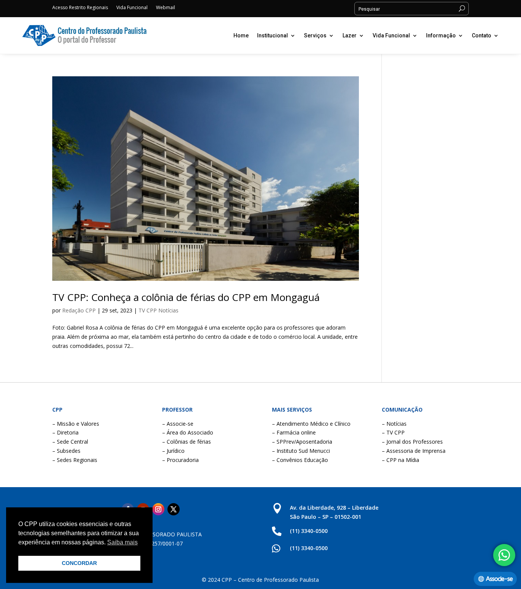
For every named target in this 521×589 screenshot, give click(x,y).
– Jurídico (173, 450)
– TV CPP (393, 432)
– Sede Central (70, 441)
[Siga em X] (173, 509)
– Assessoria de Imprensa (413, 450)
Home (241, 35)
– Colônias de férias (186, 441)
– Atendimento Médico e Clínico (311, 423)
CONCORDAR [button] (79, 563)
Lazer (350, 35)
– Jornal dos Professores (412, 441)
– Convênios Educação (300, 459)
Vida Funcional (132, 8)
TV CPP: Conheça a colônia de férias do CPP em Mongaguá (186, 297)
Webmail (165, 8)
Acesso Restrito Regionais (80, 8)
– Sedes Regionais (74, 459)
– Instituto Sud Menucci (301, 450)
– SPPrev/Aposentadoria (302, 441)
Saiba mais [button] (122, 542)
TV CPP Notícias (158, 310)
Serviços (315, 35)
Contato (481, 35)
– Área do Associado (187, 432)
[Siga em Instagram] (158, 509)
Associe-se (499, 579)
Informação (441, 35)
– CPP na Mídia (400, 459)
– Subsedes (66, 450)
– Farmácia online (294, 432)
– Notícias (394, 423)
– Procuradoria (180, 459)
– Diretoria (65, 432)
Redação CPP (79, 310)
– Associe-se (177, 423)
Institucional (272, 35)
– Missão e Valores (75, 423)
